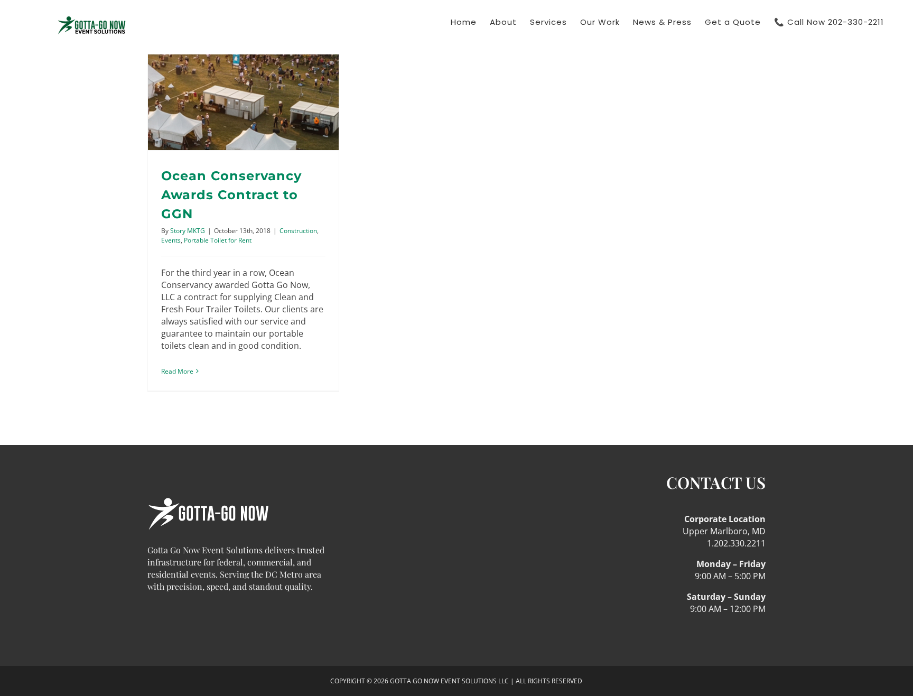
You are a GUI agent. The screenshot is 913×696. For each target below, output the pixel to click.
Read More (177, 371)
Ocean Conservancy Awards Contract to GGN (231, 194)
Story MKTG (187, 230)
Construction (298, 230)
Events (171, 240)
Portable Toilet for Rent (217, 240)
